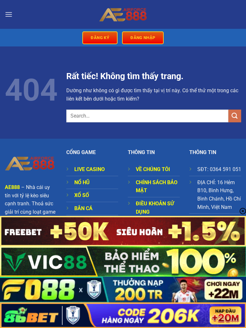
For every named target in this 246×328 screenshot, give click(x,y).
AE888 (12, 187)
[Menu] (8, 14)
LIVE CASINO (89, 169)
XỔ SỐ (81, 195)
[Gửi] (234, 116)
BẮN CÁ (83, 208)
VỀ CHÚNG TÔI (153, 169)
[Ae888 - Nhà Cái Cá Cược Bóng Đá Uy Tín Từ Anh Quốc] (123, 14)
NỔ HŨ (82, 182)
